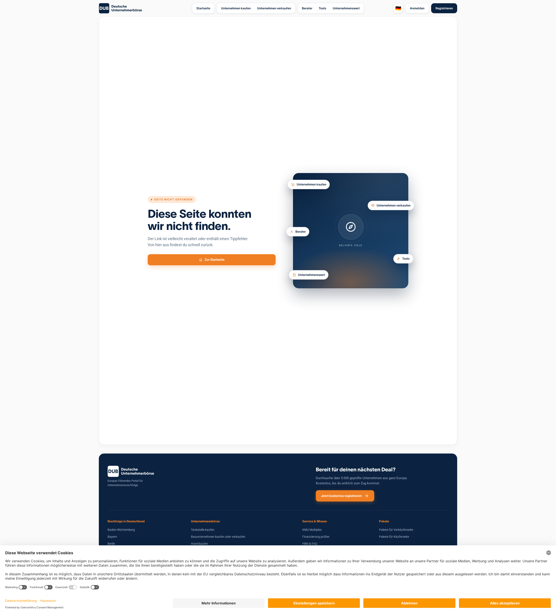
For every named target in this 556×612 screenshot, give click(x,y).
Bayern (112, 536)
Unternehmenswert (311, 276)
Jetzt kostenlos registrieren (341, 496)
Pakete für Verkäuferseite (396, 529)
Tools (406, 259)
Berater (300, 231)
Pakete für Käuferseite (394, 536)
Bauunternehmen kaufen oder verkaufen (218, 536)
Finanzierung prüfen (315, 536)
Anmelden (417, 8)
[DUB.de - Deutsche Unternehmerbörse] (144, 8)
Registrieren (444, 8)
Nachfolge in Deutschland (126, 521)
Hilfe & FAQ (309, 543)
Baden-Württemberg (121, 529)
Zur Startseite (215, 259)
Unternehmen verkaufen (393, 203)
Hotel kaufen (199, 543)
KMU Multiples (312, 529)
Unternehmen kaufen (311, 184)
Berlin (111, 543)
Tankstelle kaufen (202, 529)
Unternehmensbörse (205, 521)
